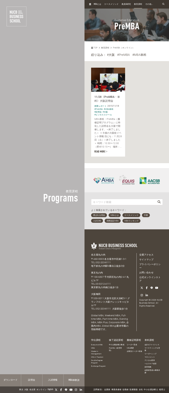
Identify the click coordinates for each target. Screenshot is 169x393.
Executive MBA (97, 345)
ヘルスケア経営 (150, 364)
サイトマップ (146, 259)
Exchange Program (98, 366)
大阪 (26, 390)
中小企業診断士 (151, 390)
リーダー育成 (132, 345)
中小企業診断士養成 (116, 345)
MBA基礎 (130, 348)
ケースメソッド (111, 4)
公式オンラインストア (150, 279)
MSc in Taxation (97, 357)
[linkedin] (80, 389)
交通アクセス (146, 254)
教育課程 (138, 4)
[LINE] (66, 389)
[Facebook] (61, 389)
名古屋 (32, 390)
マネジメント (150, 357)
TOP (95, 48)
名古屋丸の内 (98, 254)
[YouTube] (70, 389)
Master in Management (96, 352)
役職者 (125, 390)
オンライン (41, 390)
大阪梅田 (96, 294)
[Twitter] (56, 389)
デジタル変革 (150, 360)
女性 (141, 390)
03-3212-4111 (103, 284)
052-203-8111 (103, 262)
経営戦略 (148, 367)
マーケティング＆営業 (152, 349)
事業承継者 (116, 390)
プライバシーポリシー (150, 266)
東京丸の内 (97, 272)
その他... (149, 4)
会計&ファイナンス (152, 345)
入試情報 (52, 380)
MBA (93, 348)
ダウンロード (10, 380)
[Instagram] (75, 389)
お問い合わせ (146, 272)
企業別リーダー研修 (134, 351)
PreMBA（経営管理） (115, 349)
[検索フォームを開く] (163, 4)
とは (97, 4)
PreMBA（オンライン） (124, 48)
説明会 (31, 380)
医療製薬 (134, 390)
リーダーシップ (150, 354)
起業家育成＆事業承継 (152, 371)
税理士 (162, 390)
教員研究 (126, 4)
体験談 (74, 380)
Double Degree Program (97, 361)
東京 (21, 390)
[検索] (159, 202)
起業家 (107, 390)
